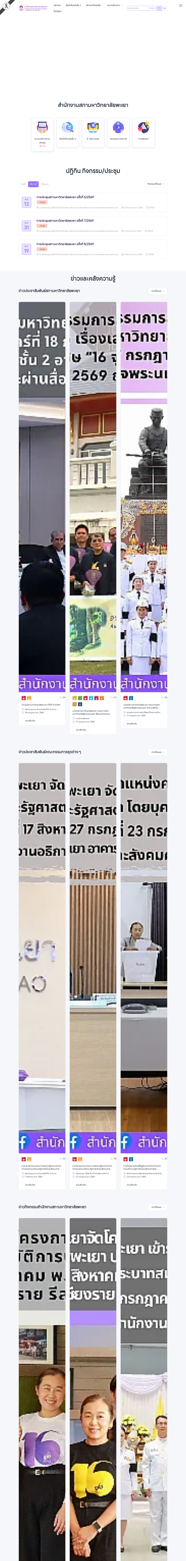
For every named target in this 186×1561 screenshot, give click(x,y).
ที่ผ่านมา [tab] (45, 184)
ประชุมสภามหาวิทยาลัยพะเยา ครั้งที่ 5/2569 (41, 704)
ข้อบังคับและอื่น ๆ (73, 5)
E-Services (93, 139)
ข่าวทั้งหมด (156, 291)
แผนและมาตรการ (118, 139)
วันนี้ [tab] (23, 184)
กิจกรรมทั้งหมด (154, 184)
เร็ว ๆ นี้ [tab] (33, 184)
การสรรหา (143, 139)
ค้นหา (152, 8)
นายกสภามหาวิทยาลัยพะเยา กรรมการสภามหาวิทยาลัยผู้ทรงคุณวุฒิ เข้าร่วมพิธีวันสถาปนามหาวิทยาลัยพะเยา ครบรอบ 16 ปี (141, 707)
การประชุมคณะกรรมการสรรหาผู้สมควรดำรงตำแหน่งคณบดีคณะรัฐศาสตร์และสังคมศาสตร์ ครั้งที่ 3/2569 (42, 1169)
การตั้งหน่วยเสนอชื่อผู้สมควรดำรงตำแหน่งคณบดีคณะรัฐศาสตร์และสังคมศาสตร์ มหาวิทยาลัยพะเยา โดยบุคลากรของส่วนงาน (142, 1169)
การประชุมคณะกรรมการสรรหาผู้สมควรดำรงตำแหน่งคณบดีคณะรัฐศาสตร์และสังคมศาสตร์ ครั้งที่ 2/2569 (92, 1169)
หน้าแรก (57, 5)
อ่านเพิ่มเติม (30, 720)
